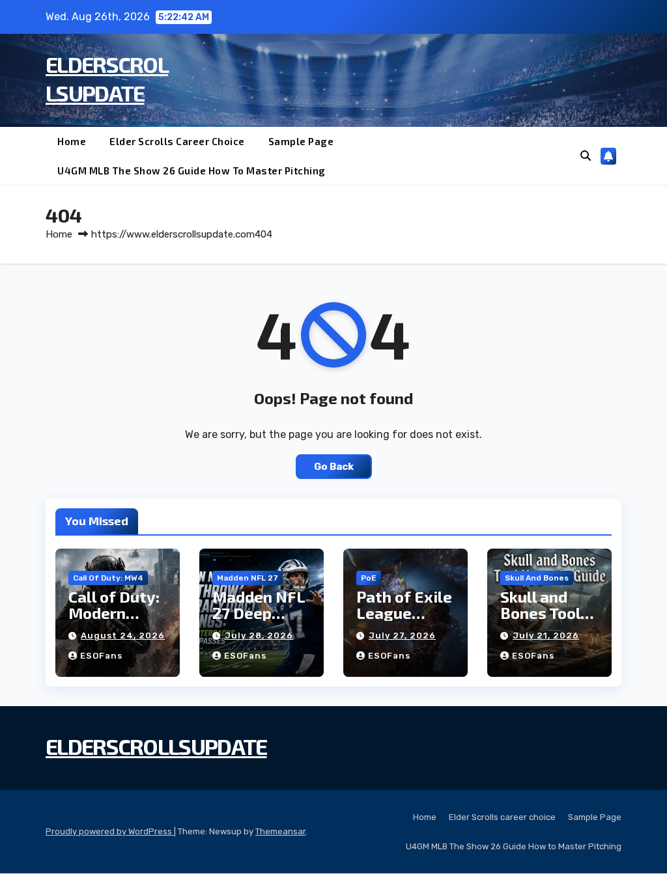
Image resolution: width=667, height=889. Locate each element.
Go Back (334, 466)
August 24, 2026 (123, 635)
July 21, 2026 (546, 635)
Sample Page (301, 141)
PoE (368, 577)
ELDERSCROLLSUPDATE (156, 746)
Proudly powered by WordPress (110, 831)
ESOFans (101, 656)
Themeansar (280, 831)
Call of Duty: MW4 (108, 577)
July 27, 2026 (402, 635)
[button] (585, 156)
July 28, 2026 (259, 635)
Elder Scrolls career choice (177, 141)
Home (71, 141)
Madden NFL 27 (247, 577)
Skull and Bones (537, 577)
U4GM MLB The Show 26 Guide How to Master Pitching (191, 170)
